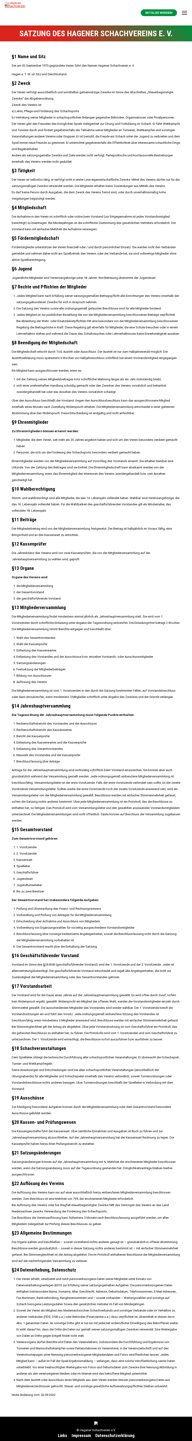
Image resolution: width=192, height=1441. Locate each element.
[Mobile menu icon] (184, 13)
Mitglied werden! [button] (158, 12)
